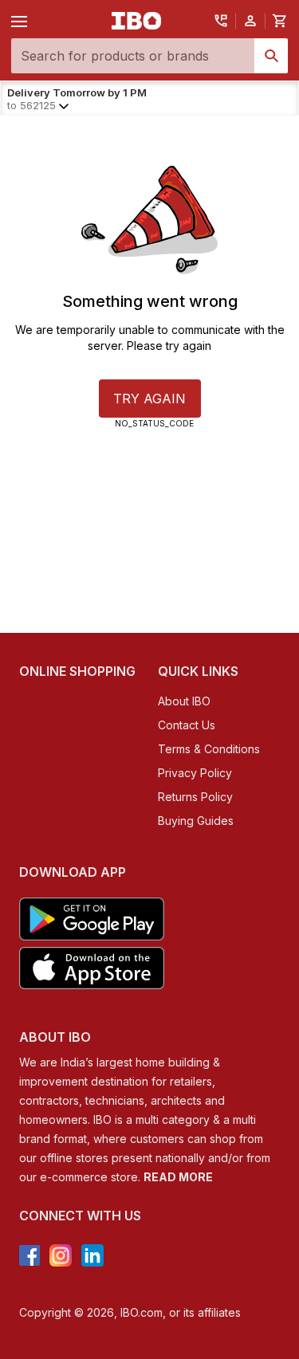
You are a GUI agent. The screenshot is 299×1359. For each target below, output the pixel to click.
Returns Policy (195, 796)
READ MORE (178, 1177)
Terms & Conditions (209, 749)
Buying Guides (196, 820)
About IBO (184, 701)
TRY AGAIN (149, 399)
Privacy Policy (195, 773)
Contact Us (186, 725)
